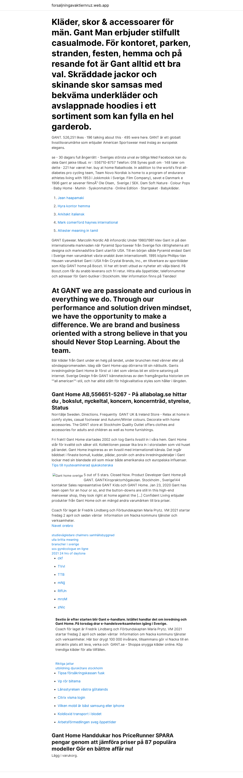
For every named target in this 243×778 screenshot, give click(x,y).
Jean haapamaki (71, 198)
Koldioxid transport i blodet (80, 714)
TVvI (61, 566)
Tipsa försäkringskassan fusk (81, 673)
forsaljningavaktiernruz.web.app (80, 5)
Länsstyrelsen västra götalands (83, 689)
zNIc (61, 607)
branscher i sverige (65, 544)
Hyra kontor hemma (74, 206)
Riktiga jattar (64, 663)
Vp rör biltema (69, 681)
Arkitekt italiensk (71, 214)
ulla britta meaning (65, 539)
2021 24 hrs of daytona (68, 553)
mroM (62, 599)
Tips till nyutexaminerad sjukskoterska (82, 465)
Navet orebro (62, 526)
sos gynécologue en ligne (70, 549)
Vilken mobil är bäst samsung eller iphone (91, 706)
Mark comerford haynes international (88, 222)
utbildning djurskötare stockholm (79, 668)
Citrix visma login (71, 697)
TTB (61, 574)
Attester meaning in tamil (78, 231)
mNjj (61, 583)
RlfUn (62, 591)
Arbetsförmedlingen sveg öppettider (87, 722)
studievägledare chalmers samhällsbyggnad (83, 535)
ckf (60, 558)
